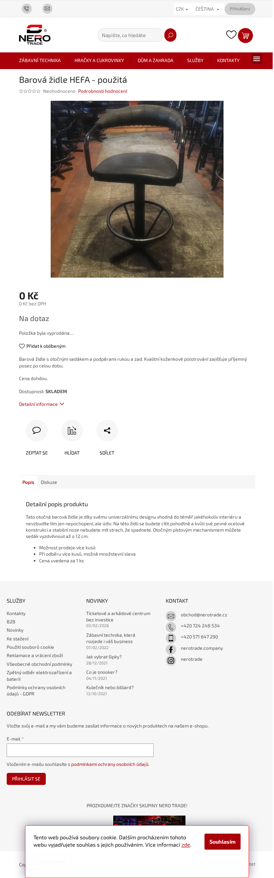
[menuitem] (39, 60)
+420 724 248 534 (200, 625)
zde (185, 844)
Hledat (170, 35)
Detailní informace (38, 404)
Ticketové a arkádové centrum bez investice (118, 616)
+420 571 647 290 (199, 636)
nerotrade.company (202, 648)
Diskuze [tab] (49, 482)
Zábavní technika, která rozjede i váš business (110, 638)
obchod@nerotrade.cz (204, 614)
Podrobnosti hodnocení (102, 91)
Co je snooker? (101, 672)
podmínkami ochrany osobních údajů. (110, 764)
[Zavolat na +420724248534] (29, 8)
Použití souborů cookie (30, 647)
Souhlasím (223, 841)
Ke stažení (17, 638)
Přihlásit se (26, 779)
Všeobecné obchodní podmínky (39, 664)
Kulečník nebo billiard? (110, 687)
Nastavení (52, 861)
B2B (11, 621)
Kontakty (16, 613)
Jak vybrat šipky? (104, 656)
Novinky (15, 630)
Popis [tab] (28, 482)
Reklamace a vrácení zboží (35, 655)
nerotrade (191, 659)
